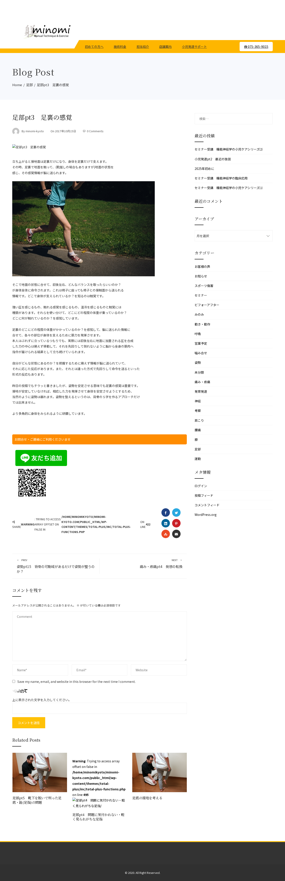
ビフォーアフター (207, 305)
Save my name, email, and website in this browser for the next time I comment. (76, 681)
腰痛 (198, 430)
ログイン (201, 486)
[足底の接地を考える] (159, 772)
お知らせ (201, 276)
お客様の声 (202, 266)
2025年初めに (204, 168)
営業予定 (201, 343)
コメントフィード (207, 505)
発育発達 (201, 391)
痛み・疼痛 (202, 382)
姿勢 (198, 362)
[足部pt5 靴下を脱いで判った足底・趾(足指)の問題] (39, 772)
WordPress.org (206, 514)
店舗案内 (165, 46)
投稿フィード (204, 495)
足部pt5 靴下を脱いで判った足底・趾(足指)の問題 (36, 800)
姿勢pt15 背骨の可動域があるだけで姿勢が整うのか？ (56, 566)
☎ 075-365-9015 (256, 46)
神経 (198, 401)
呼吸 (198, 334)
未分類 (199, 372)
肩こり (199, 420)
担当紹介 (142, 46)
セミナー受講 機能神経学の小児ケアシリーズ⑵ (229, 149)
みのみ (199, 314)
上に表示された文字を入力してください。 (41, 700)
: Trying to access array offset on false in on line (99, 778)
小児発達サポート (194, 46)
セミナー (201, 295)
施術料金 (120, 46)
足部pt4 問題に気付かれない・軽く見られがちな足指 (98, 816)
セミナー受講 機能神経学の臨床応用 (221, 178)
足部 (198, 449)
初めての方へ (94, 46)
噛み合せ (201, 353)
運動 (198, 458)
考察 (198, 410)
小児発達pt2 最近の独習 (213, 159)
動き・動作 (202, 324)
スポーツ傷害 (204, 285)
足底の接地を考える (147, 797)
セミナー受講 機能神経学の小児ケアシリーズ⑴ (229, 187)
